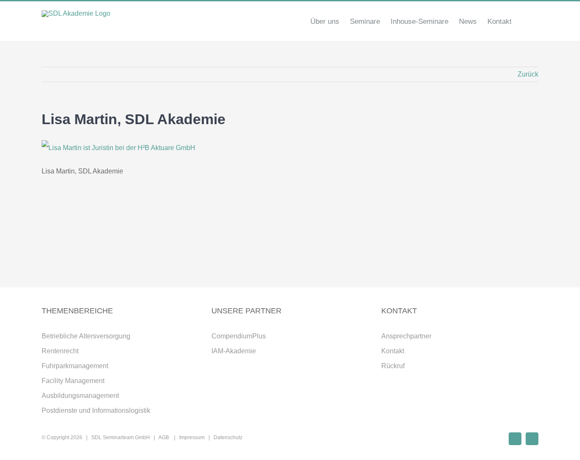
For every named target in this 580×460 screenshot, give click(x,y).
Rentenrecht (60, 351)
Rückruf (393, 365)
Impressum (192, 437)
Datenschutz (228, 437)
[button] (525, 21)
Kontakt (392, 351)
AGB (164, 437)
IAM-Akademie (233, 351)
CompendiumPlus (238, 336)
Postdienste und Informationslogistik (96, 410)
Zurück (528, 74)
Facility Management (73, 380)
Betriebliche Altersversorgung (86, 336)
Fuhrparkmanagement (75, 365)
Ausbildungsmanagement (80, 395)
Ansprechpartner (406, 336)
